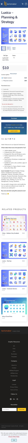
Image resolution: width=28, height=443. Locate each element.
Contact (14, 368)
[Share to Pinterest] (12, 139)
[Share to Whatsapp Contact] (14, 139)
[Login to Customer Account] (26, 4)
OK (14, 440)
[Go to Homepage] (10, 5)
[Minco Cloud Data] (14, 306)
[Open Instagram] (11, 400)
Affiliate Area (14, 373)
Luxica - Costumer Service (9, 289)
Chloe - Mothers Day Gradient (10, 233)
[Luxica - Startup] (14, 250)
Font (14, 349)
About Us (14, 365)
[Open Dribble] (17, 400)
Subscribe (21, 409)
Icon (14, 351)
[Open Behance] (14, 400)
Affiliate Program (14, 370)
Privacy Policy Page (13, 436)
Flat (3, 235)
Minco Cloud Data (7, 316)
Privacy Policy (14, 387)
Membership (14, 376)
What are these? (13, 73)
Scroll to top (26, 343)
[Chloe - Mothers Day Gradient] (14, 222)
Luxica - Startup (6, 261)
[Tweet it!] (10, 139)
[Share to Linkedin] (6, 139)
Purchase (14, 118)
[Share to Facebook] (8, 139)
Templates (14, 357)
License (14, 384)
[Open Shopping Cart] (22, 4)
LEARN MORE (14, 131)
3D (14, 346)
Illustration (14, 354)
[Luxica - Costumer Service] (14, 278)
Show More (14, 48)
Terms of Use (14, 390)
